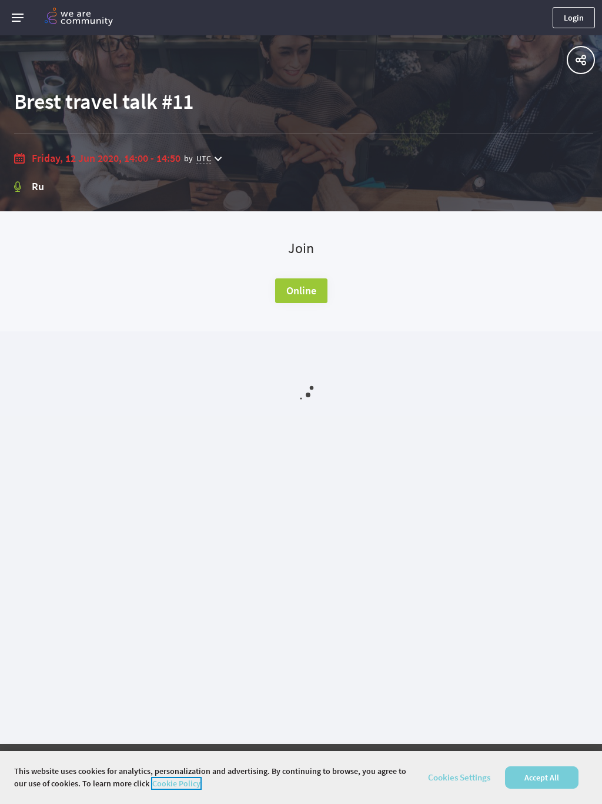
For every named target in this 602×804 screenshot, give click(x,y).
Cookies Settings (459, 777)
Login (574, 17)
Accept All (541, 777)
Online (301, 290)
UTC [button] (203, 158)
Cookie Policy (176, 783)
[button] (17, 17)
